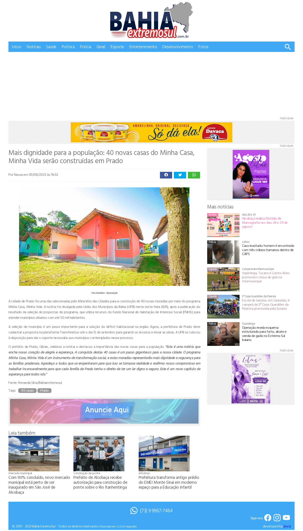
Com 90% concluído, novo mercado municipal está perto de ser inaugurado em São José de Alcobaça (39, 484)
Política (68, 46)
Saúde (51, 46)
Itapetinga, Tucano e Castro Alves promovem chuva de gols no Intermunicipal (265, 277)
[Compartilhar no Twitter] (180, 175)
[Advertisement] (151, 85)
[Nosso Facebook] (267, 518)
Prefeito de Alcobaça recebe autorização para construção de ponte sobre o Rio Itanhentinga (100, 482)
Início (16, 46)
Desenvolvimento (177, 46)
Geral (100, 46)
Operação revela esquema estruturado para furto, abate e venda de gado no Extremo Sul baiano (264, 333)
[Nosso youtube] (286, 518)
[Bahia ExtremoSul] (151, 20)
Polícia (85, 46)
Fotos (203, 46)
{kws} (287, 526)
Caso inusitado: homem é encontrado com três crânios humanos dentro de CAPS (268, 249)
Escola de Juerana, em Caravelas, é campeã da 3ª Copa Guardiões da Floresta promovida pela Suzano (266, 304)
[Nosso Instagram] (277, 518)
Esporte (117, 46)
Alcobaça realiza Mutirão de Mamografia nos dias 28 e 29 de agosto (265, 222)
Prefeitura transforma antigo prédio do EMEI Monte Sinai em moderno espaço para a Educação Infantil (169, 482)
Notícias (33, 46)
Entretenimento (143, 46)
